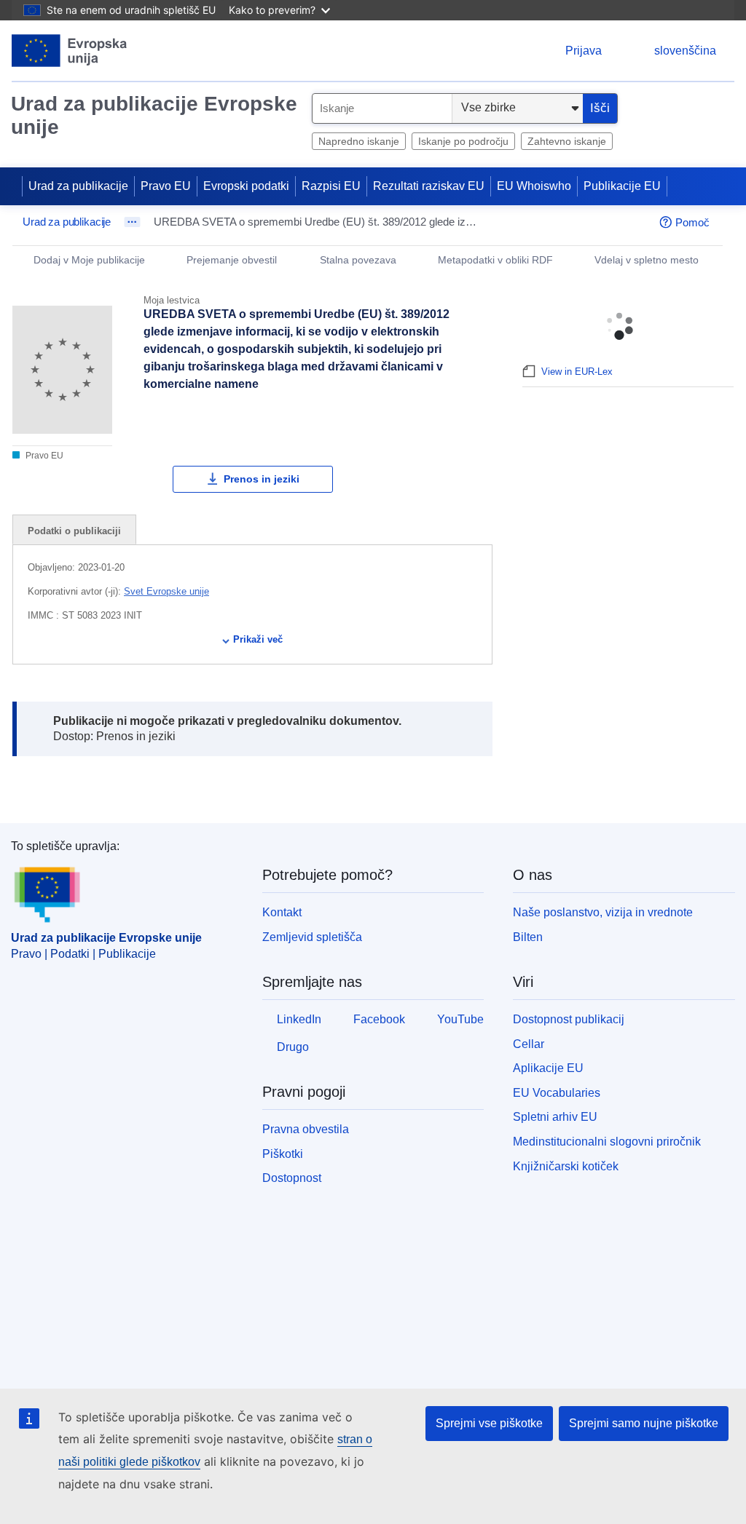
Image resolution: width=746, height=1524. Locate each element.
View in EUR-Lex (577, 371)
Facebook (379, 1019)
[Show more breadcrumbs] (132, 222)
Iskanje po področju (463, 141)
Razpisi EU (331, 186)
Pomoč (692, 222)
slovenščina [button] (685, 50)
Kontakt (282, 912)
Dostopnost (291, 1178)
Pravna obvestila (305, 1129)
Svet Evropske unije (166, 591)
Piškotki (282, 1154)
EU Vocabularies (556, 1093)
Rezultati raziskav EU (428, 186)
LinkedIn (299, 1019)
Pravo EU (166, 186)
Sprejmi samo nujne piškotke (643, 1423)
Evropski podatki (246, 186)
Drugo (293, 1047)
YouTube (460, 1019)
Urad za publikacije (78, 186)
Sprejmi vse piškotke (489, 1423)
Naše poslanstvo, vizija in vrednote (603, 912)
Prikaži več (258, 639)
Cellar (528, 1044)
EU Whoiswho (534, 186)
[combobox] (382, 108)
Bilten (528, 937)
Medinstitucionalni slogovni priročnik (607, 1141)
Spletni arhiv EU (555, 1117)
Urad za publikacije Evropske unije (154, 115)
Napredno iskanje (358, 141)
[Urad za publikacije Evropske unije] (69, 50)
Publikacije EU (622, 186)
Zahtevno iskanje (566, 141)
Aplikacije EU (548, 1068)
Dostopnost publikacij (568, 1019)
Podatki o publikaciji (74, 530)
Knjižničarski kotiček (566, 1166)
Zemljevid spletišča (312, 937)
